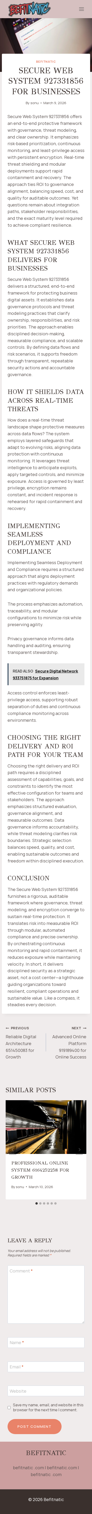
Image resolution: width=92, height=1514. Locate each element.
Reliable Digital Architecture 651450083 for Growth (21, 1043)
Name (17, 1342)
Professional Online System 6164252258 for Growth (40, 1170)
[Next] (79, 1150)
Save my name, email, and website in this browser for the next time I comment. (48, 1407)
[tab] (36, 1203)
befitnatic (46, 1453)
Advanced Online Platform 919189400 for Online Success (69, 1043)
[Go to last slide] (12, 1150)
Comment (21, 1271)
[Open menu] (81, 9)
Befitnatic (46, 62)
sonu (34, 103)
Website (18, 1391)
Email (17, 1367)
